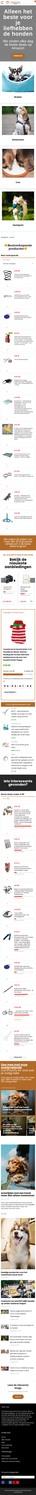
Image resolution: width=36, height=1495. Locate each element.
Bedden (13, 754)
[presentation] (3, 580)
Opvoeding (14, 742)
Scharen (13, 708)
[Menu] (2, 2)
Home (3, 1437)
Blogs (3, 1442)
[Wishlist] (30, 3)
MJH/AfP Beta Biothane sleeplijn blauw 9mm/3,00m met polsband (22, 317)
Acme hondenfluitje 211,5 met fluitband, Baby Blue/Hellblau (23, 517)
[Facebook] (3, 1482)
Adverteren (5, 1448)
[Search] (26, 2)
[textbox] (18, 1477)
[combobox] (18, 1477)
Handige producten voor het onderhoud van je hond (14, 1273)
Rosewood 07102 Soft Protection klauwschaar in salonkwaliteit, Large (22, 868)
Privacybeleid (5, 1456)
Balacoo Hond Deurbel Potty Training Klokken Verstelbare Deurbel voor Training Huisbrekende (23, 891)
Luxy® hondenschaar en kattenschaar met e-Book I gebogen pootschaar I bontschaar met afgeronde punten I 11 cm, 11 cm (23, 1038)
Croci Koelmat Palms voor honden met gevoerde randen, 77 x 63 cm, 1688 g (22, 455)
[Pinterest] (17, 1482)
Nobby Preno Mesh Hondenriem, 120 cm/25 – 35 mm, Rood (23, 990)
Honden (4, 1214)
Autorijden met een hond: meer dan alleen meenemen (17, 1194)
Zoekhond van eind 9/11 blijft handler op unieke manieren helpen (18, 1302)
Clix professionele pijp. (21, 359)
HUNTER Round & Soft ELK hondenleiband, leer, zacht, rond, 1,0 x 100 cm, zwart (22, 296)
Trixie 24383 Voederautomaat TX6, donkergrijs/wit (21, 915)
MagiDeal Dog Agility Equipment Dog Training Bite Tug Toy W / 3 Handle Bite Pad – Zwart (23, 382)
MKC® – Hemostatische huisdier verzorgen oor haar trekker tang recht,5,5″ (21, 714)
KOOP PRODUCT (10, 692)
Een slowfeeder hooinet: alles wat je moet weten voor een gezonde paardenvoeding (21, 1339)
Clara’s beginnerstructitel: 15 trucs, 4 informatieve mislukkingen (21, 1314)
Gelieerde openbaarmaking (10, 1461)
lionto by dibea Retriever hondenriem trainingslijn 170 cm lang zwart (22, 276)
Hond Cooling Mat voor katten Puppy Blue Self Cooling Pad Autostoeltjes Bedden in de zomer (22, 845)
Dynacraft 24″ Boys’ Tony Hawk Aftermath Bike (23, 1012)
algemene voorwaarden (9, 1459)
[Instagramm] (10, 1482)
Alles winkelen (6, 1440)
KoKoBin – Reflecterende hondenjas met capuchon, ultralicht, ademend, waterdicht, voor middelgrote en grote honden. (23, 499)
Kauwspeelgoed (16, 724)
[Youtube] (13, 1482)
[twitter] (6, 1482)
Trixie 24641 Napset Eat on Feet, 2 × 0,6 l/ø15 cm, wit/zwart (23, 475)
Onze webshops (6, 1445)
